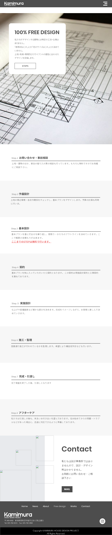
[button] (105, 4)
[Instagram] (102, 521)
